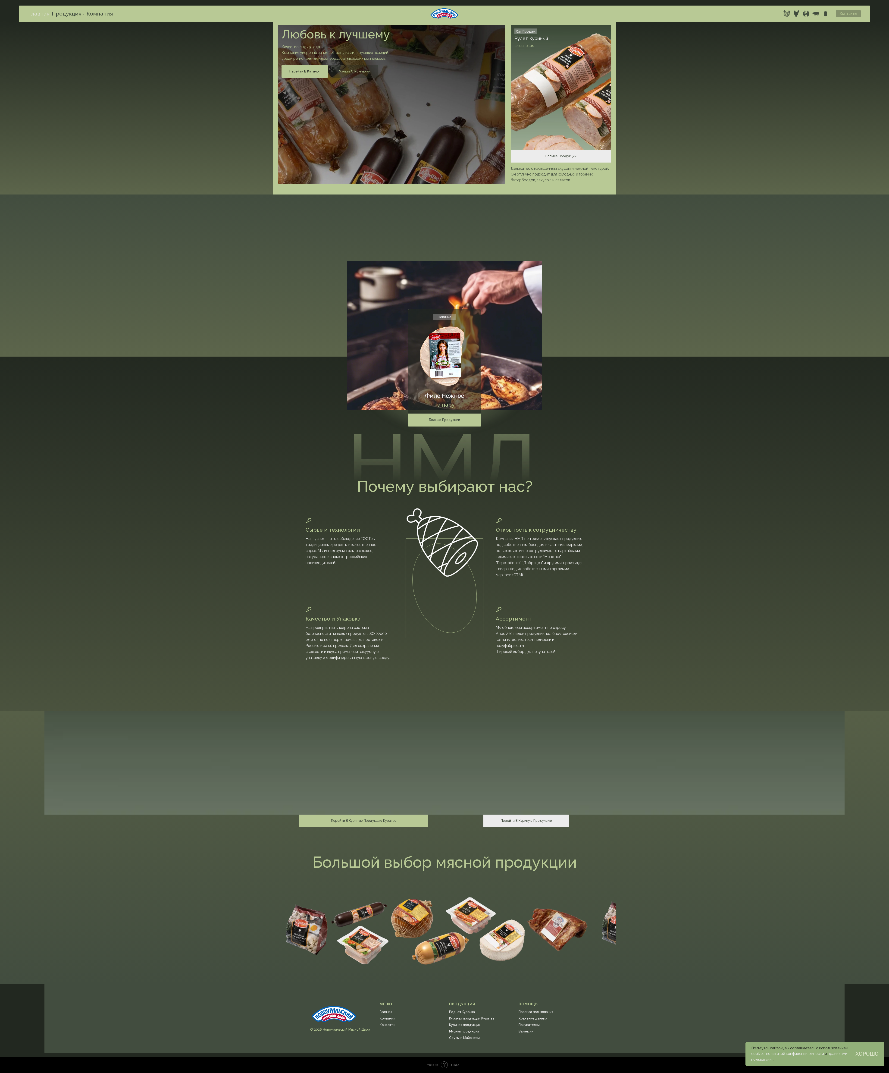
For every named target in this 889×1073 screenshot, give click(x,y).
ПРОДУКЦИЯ (462, 1004)
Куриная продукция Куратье (472, 1018)
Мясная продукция (464, 1031)
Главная (39, 13)
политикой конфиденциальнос (793, 1053)
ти (822, 1053)
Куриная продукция (464, 1025)
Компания (100, 13)
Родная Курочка (462, 1012)
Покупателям (529, 1025)
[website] (786, 13)
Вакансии (526, 1031)
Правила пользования (536, 1012)
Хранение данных (533, 1018)
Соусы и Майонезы (464, 1038)
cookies (757, 1053)
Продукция (66, 13)
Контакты (387, 1025)
